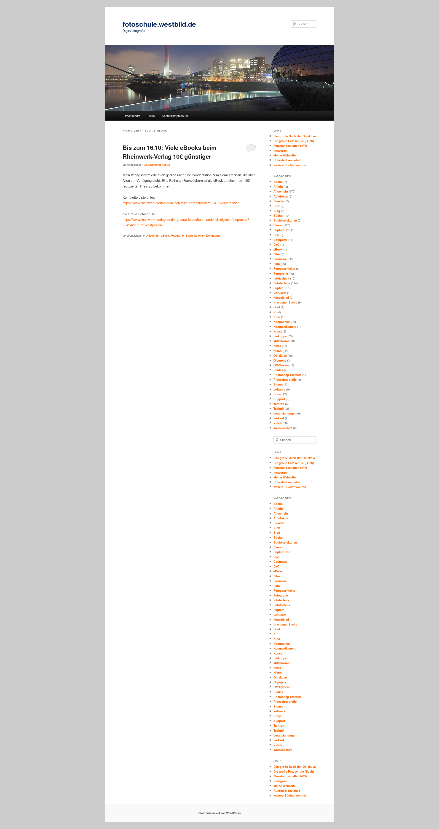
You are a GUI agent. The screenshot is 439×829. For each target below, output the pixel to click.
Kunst (277, 331)
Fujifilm (278, 288)
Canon (278, 225)
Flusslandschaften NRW (290, 145)
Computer (280, 240)
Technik (278, 408)
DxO (276, 244)
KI (274, 312)
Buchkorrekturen (285, 220)
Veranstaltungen (284, 413)
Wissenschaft (282, 428)
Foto (276, 263)
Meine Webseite (284, 155)
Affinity (278, 186)
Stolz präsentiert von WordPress (219, 813)
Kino (276, 317)
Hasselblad (281, 297)
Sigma (278, 384)
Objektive (280, 355)
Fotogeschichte (284, 268)
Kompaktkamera (284, 326)
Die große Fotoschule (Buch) (293, 141)
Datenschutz (132, 116)
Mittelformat (281, 341)
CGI (276, 235)
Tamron (278, 403)
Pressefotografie (285, 379)
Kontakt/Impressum (175, 116)
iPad (276, 307)
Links (151, 116)
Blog (276, 211)
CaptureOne (281, 230)
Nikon (277, 350)
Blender (278, 201)
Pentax (278, 370)
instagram (280, 150)
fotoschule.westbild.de (159, 24)
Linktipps (280, 336)
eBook (165, 235)
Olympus (279, 360)
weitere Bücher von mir (289, 165)
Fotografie (177, 235)
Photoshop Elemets (287, 374)
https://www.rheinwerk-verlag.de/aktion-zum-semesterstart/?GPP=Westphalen (181, 202)
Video (277, 423)
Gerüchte (279, 292)
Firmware (280, 259)
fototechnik (281, 278)
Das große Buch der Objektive (294, 136)
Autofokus (280, 196)
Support (279, 399)
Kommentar (281, 321)
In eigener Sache (285, 302)
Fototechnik (281, 283)
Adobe (278, 182)
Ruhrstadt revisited (286, 160)
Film (276, 254)
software (279, 389)
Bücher (278, 215)
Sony (277, 394)
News (277, 345)
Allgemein (152, 235)
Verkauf (278, 418)
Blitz (276, 206)
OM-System (281, 365)
